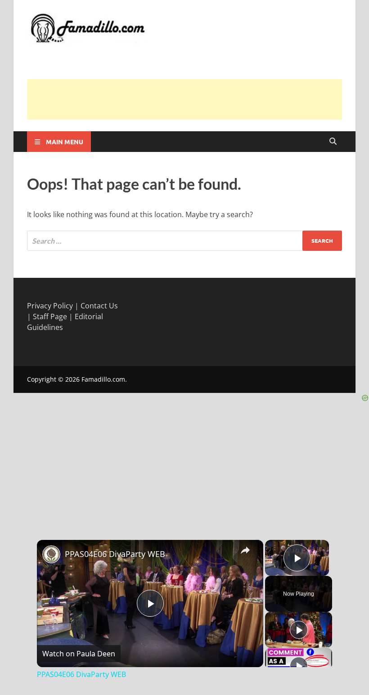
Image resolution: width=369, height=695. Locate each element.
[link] (51, 554)
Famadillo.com (103, 379)
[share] (245, 550)
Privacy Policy (50, 306)
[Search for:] (184, 241)
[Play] (299, 630)
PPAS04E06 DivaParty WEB (115, 553)
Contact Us (99, 306)
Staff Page (50, 316)
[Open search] (333, 141)
